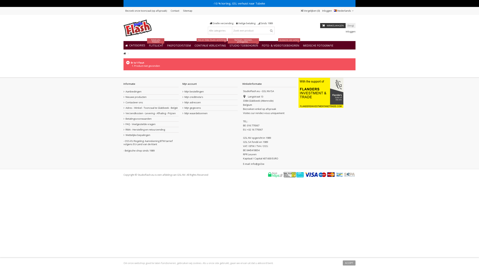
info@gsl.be (257, 164)
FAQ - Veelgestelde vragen (140, 124)
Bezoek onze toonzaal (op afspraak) (146, 10)
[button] (318, 45)
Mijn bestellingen (194, 91)
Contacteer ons (134, 102)
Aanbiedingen (133, 91)
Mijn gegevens (192, 108)
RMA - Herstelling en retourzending (145, 129)
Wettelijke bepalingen (138, 135)
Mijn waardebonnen (196, 113)
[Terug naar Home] (124, 53)
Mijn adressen (192, 102)
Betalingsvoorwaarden (139, 118)
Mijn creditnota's (193, 97)
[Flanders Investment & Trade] (320, 92)
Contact (175, 10)
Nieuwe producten (136, 97)
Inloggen (327, 10)
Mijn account (189, 84)
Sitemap (187, 10)
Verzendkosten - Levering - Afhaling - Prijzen (151, 113)
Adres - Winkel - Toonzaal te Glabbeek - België (152, 108)
